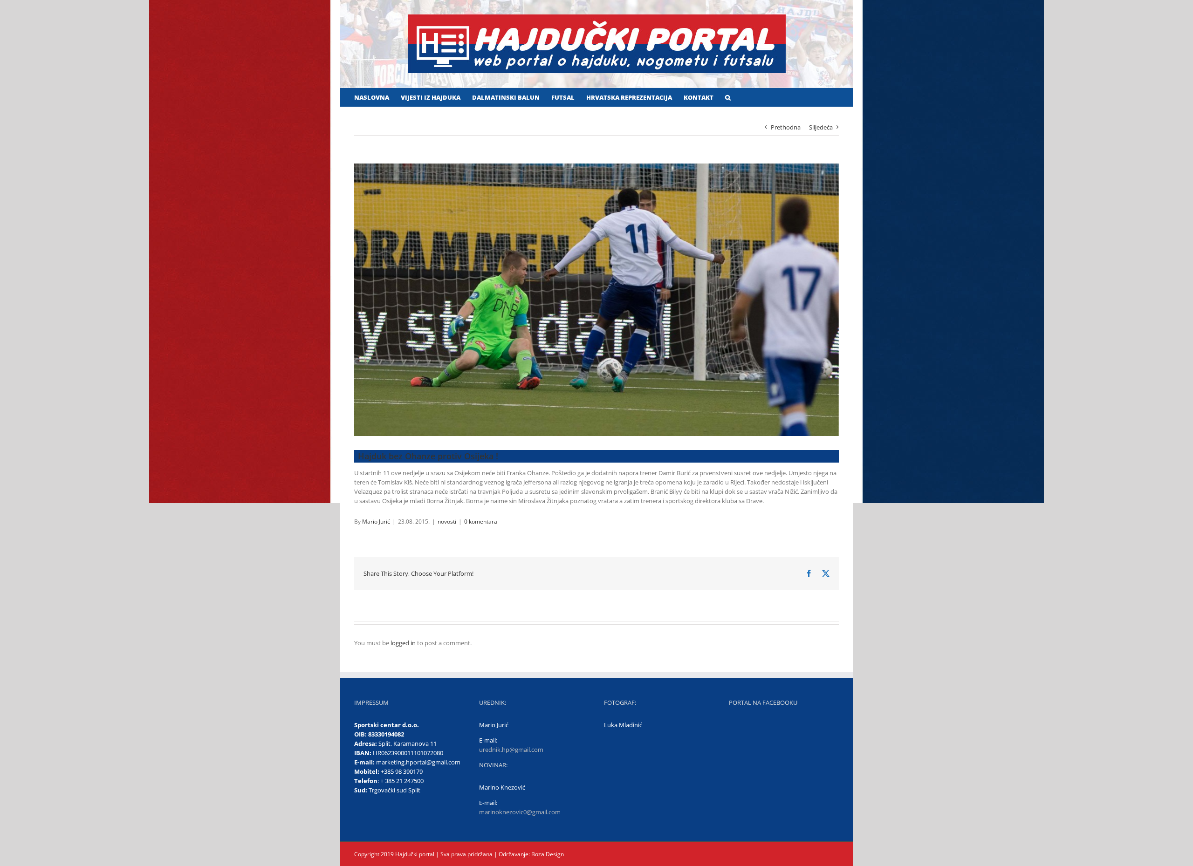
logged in (403, 643)
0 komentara (480, 521)
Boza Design (547, 854)
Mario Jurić (376, 521)
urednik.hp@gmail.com (511, 749)
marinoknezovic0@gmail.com (520, 812)
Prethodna (786, 127)
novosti (447, 521)
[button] (728, 97)
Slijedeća (821, 127)
